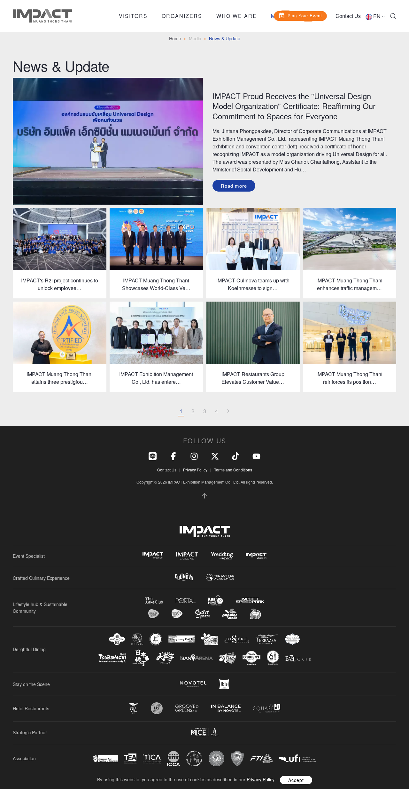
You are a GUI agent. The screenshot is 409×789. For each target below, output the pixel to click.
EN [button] (377, 16)
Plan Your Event (305, 15)
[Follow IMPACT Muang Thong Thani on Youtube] (256, 455)
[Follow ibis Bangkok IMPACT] (224, 684)
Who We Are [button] (236, 16)
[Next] (228, 411)
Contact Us (348, 16)
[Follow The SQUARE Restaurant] (266, 708)
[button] (393, 16)
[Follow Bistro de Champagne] (236, 639)
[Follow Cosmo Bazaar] (153, 613)
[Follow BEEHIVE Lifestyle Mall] (215, 600)
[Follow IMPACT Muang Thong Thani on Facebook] (173, 455)
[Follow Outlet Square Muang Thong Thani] (202, 614)
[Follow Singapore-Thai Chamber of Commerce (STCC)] (105, 758)
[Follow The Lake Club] (154, 600)
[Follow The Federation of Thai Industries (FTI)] (261, 758)
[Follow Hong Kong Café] (181, 639)
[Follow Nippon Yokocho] (141, 658)
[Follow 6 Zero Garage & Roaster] (273, 658)
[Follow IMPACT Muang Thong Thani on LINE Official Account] (153, 455)
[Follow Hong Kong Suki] (209, 639)
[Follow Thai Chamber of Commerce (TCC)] (216, 758)
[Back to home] (42, 16)
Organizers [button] (182, 16)
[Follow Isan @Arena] (197, 657)
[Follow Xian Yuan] (117, 639)
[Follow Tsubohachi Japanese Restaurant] (112, 658)
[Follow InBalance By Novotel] (226, 708)
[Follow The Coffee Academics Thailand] (220, 577)
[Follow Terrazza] (267, 639)
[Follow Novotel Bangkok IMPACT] (193, 684)
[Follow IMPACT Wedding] (222, 556)
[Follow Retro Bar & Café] (227, 658)
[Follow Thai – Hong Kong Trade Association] (194, 759)
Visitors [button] (133, 16)
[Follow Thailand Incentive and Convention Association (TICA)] (152, 758)
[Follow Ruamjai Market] (255, 614)
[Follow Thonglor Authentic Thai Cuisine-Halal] (292, 639)
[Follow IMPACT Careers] (256, 556)
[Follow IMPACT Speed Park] (250, 600)
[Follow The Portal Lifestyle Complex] (186, 600)
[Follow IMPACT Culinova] (184, 577)
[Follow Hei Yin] (137, 639)
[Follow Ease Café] (298, 657)
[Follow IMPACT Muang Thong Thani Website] (205, 531)
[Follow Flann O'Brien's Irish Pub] (251, 658)
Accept (296, 780)
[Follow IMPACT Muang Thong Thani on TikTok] (236, 455)
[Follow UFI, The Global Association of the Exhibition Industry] (297, 758)
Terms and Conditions (233, 469)
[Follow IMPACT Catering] (187, 555)
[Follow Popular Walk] (229, 614)
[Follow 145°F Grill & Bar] (157, 708)
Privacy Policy (195, 469)
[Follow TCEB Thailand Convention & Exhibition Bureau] (204, 732)
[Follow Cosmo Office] (177, 613)
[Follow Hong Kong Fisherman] (156, 639)
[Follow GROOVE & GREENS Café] (186, 708)
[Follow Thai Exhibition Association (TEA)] (130, 758)
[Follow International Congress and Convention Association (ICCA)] (173, 758)
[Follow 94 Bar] (133, 708)
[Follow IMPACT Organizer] (153, 555)
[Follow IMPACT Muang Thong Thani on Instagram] (194, 455)
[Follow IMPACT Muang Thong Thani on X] (215, 455)
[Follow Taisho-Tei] (165, 658)
